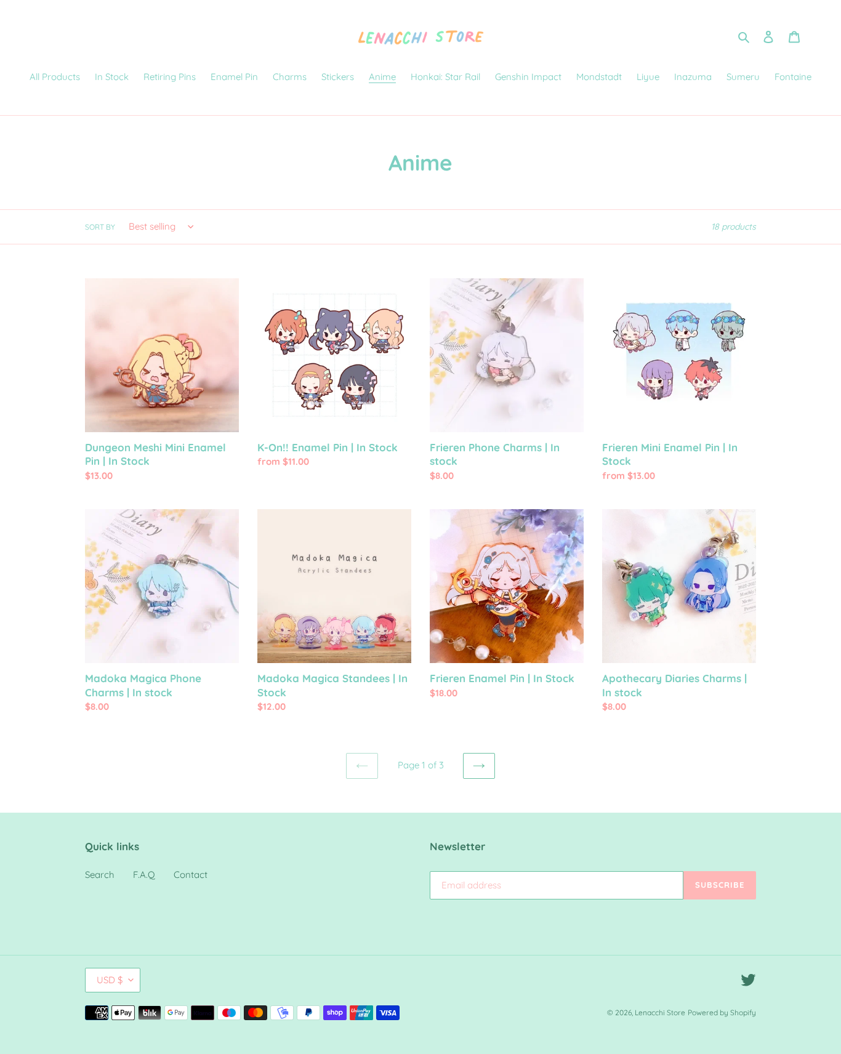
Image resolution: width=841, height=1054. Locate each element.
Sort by (100, 226)
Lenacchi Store (660, 1012)
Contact (190, 874)
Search (100, 874)
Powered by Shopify (722, 1012)
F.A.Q (144, 874)
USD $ (110, 980)
